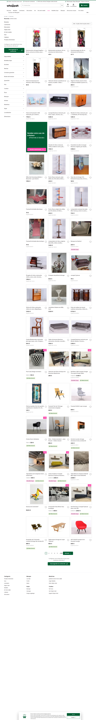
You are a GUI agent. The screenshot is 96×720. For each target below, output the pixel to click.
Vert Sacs (51, 588)
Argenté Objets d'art (53, 593)
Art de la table (7, 590)
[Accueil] (13, 5)
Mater (27, 583)
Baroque (28, 588)
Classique (28, 591)
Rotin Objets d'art (53, 583)
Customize (73, 717)
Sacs (5, 581)
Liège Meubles (52, 581)
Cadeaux (6, 592)
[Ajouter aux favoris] (45, 51)
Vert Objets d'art (52, 591)
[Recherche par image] (62, 5)
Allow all (73, 714)
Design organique (30, 593)
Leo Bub (28, 578)
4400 (61, 553)
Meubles (6, 587)
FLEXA (27, 581)
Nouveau (11, 16)
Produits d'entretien (8, 578)
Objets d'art (7, 585)
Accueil (5, 16)
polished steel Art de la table (55, 578)
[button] (73, 1)
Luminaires (6, 583)
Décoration (6, 594)
